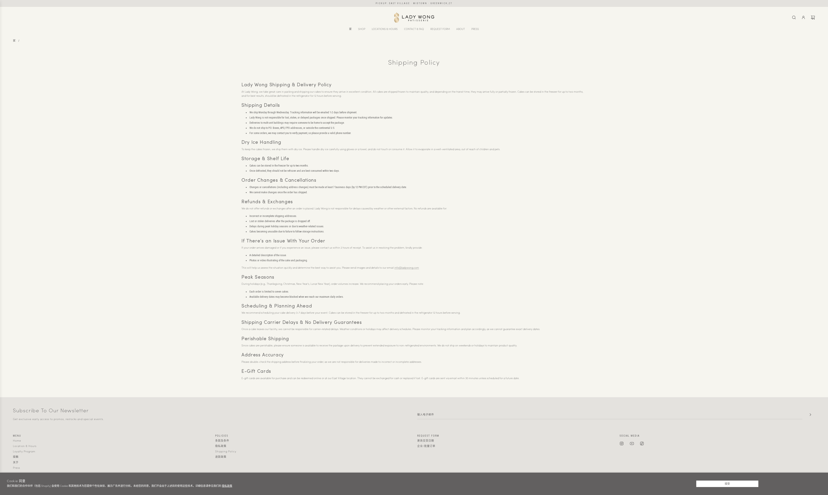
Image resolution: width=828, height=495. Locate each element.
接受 (727, 483)
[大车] (813, 17)
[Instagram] (621, 443)
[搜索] (794, 17)
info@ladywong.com (406, 268)
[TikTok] (642, 443)
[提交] (810, 414)
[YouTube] (632, 443)
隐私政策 (227, 486)
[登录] (803, 17)
